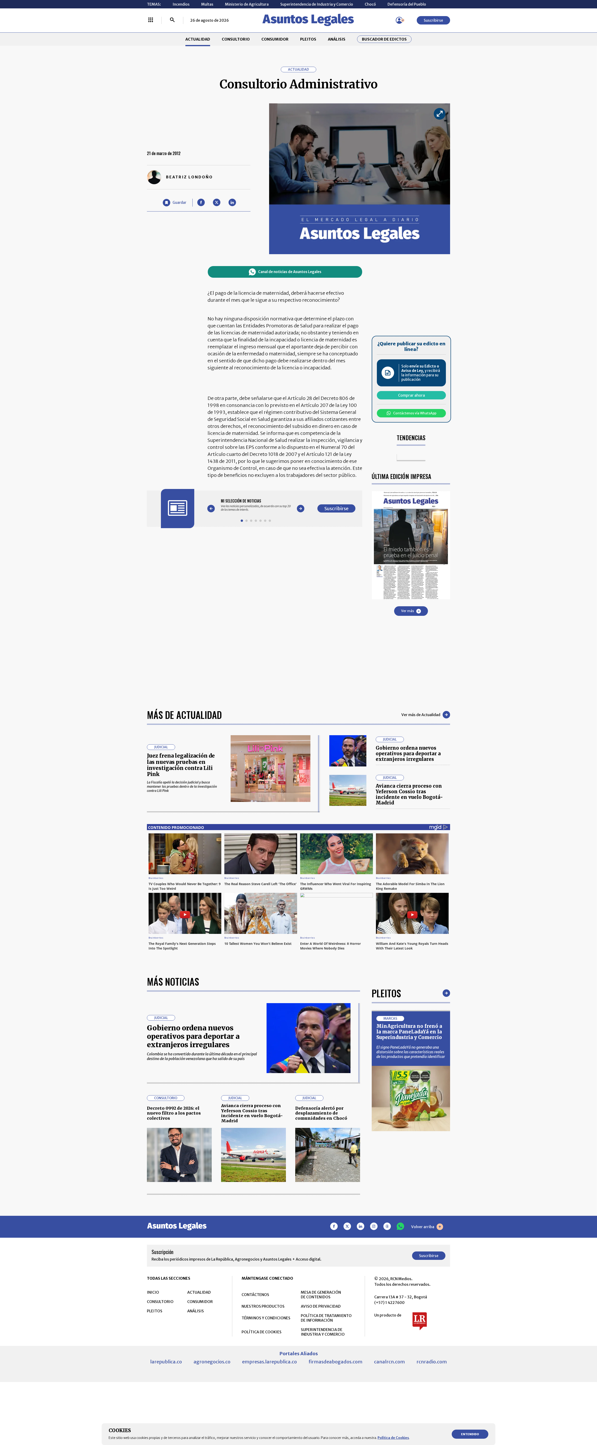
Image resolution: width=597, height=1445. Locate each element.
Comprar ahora (411, 395)
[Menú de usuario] (399, 20)
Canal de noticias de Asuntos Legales (289, 272)
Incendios (181, 4)
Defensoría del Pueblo (407, 4)
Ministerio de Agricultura (247, 4)
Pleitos (386, 993)
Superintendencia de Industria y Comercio (316, 4)
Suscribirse (433, 20)
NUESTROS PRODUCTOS (263, 1306)
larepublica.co (166, 1362)
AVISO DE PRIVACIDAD (321, 1306)
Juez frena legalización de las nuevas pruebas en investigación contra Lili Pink (181, 764)
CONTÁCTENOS (255, 1294)
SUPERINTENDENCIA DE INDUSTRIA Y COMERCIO (323, 1332)
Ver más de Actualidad (420, 714)
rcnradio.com (432, 1362)
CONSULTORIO (236, 39)
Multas (207, 4)
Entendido (470, 1434)
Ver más (407, 611)
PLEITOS (308, 39)
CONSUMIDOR (274, 39)
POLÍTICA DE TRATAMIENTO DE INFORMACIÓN (326, 1318)
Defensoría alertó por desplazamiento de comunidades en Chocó (321, 1113)
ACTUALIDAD (197, 39)
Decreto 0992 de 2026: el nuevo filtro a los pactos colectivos (174, 1113)
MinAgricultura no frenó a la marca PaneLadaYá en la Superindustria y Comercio (409, 1031)
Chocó (370, 4)
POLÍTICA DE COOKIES (261, 1332)
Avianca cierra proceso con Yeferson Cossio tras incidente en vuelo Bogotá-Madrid (409, 794)
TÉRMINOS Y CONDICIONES (266, 1318)
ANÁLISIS (336, 39)
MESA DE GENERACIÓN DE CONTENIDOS (321, 1294)
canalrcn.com (389, 1362)
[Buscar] (172, 20)
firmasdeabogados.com (335, 1362)
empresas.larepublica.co (269, 1362)
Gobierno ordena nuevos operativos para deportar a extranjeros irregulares (408, 753)
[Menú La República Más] (150, 20)
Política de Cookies (393, 1438)
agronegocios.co (212, 1362)
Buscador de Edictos (384, 39)
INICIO (153, 1292)
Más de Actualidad (184, 715)
